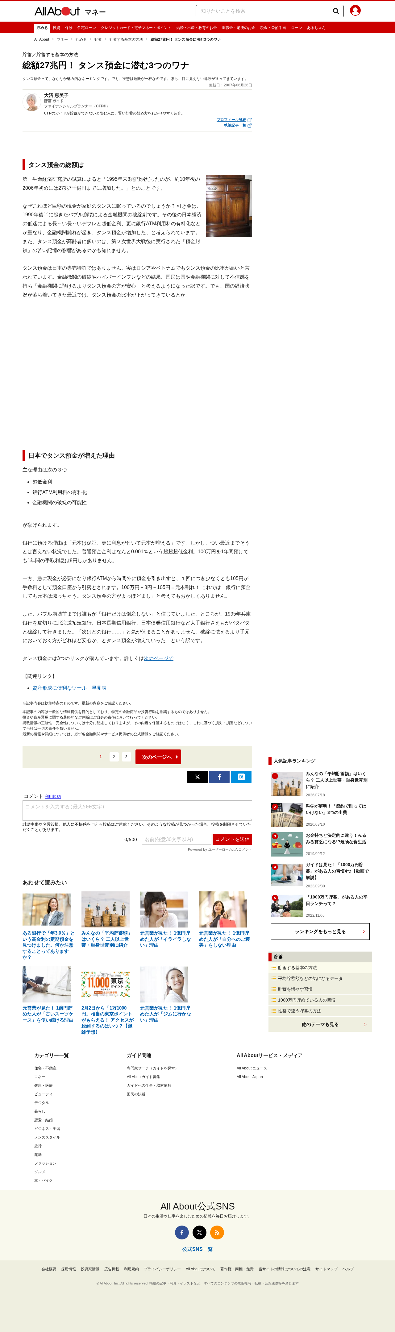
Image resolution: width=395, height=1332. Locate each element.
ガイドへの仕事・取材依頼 (149, 1085)
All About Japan (250, 1077)
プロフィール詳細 (231, 120)
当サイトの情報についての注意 (284, 1269)
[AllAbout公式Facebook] (182, 1232)
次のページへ (157, 757)
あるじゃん (316, 28)
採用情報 (68, 1269)
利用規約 (131, 1269)
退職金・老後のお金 (238, 28)
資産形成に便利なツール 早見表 (69, 688)
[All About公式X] (199, 1232)
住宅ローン (86, 28)
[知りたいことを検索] (336, 11)
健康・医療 (43, 1085)
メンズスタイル (47, 1137)
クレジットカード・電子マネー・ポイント (136, 28)
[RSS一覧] (217, 1232)
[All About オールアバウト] (57, 12)
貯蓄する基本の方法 (126, 39)
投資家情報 (90, 1269)
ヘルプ (348, 1269)
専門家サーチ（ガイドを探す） (153, 1068)
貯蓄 (98, 39)
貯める (42, 28)
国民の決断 (136, 1094)
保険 (69, 28)
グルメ (39, 1172)
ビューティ (43, 1094)
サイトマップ (326, 1269)
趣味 (38, 1154)
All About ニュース (252, 1068)
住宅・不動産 (45, 1068)
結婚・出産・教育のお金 (196, 28)
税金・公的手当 (273, 28)
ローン (296, 28)
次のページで (158, 658)
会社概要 (48, 1269)
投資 (56, 28)
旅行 (38, 1146)
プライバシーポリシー (162, 1269)
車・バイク (43, 1180)
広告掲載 (111, 1269)
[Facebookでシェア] (219, 777)
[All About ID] (355, 11)
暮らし (39, 1111)
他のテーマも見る (320, 1024)
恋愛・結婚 (43, 1120)
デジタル (41, 1103)
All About (41, 39)
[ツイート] (197, 777)
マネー (95, 12)
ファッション (45, 1163)
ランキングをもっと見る (320, 931)
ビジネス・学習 (47, 1129)
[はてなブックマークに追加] (241, 777)
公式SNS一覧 (197, 1249)
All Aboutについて (200, 1269)
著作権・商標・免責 (237, 1269)
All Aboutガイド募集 (143, 1077)
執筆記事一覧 (235, 125)
